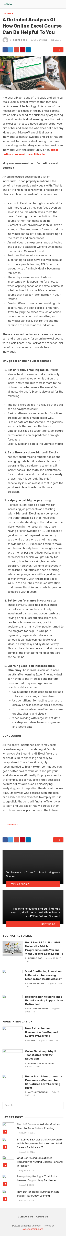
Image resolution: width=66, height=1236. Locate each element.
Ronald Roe (20, 40)
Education (8, 14)
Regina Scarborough (41, 1063)
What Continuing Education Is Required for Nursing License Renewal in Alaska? (43, 975)
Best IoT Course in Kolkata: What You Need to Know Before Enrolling (39, 1126)
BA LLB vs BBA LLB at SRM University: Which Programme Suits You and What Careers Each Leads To (44, 948)
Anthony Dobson (38, 1009)
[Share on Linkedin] (28, 49)
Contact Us (25, 1216)
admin (31, 1040)
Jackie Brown (36, 983)
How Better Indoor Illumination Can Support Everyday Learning (41, 1032)
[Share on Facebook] (5, 49)
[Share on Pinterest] (22, 49)
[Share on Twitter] (10, 49)
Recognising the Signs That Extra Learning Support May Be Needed (44, 1000)
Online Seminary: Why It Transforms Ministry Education (40, 1054)
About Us (42, 1216)
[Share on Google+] (16, 49)
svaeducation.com (33, 1229)
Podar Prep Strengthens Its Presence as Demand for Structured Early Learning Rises (43, 1082)
